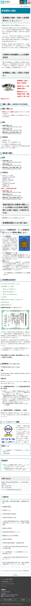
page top (15, 575)
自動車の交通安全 (7, 528)
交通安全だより (7, 510)
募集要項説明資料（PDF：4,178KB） (11, 367)
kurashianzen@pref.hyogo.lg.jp (13, 489)
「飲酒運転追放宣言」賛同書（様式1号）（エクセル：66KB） (16, 404)
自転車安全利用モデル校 (9, 517)
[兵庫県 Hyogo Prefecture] (5, 2)
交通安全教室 (6, 453)
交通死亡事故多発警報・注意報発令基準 (13, 543)
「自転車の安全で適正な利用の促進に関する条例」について (15, 558)
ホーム (2, 570)
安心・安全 (15, 570)
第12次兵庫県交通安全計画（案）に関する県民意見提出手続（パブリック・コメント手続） (16, 563)
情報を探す (25, 3)
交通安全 (6, 497)
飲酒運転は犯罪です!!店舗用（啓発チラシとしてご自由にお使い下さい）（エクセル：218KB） (17, 469)
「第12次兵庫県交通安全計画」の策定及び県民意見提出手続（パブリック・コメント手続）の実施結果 (16, 523)
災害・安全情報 (29, 3)
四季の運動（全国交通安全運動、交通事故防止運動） (16, 502)
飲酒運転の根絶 (7, 506)
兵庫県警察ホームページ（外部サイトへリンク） (13, 217)
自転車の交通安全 (7, 539)
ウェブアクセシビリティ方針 (7, 583)
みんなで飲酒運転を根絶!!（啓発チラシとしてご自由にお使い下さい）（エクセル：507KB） (17, 465)
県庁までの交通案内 (8, 599)
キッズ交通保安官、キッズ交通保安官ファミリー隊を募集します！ (16, 552)
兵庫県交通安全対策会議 (9, 514)
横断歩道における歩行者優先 (10, 535)
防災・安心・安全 (8, 570)
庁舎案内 (23, 599)
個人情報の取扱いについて (7, 581)
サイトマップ (4, 586)
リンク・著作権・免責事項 (7, 579)
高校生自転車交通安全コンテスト (12, 532)
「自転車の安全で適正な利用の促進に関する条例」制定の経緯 (15, 547)
